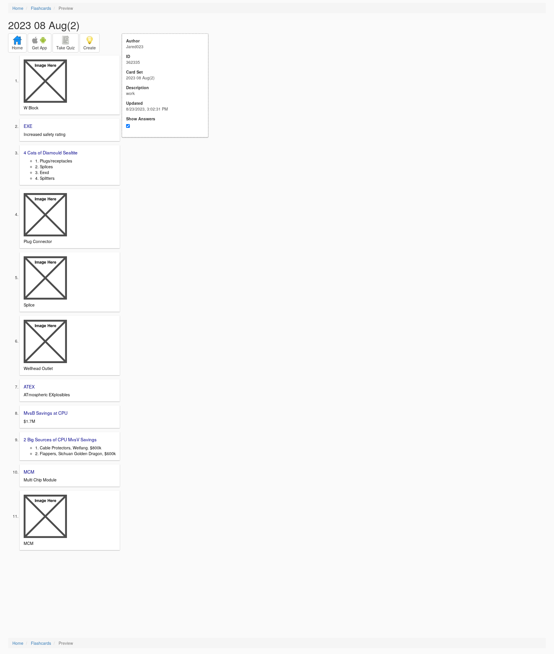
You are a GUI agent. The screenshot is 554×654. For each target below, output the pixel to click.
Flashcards (41, 8)
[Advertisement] (168, 194)
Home (17, 8)
